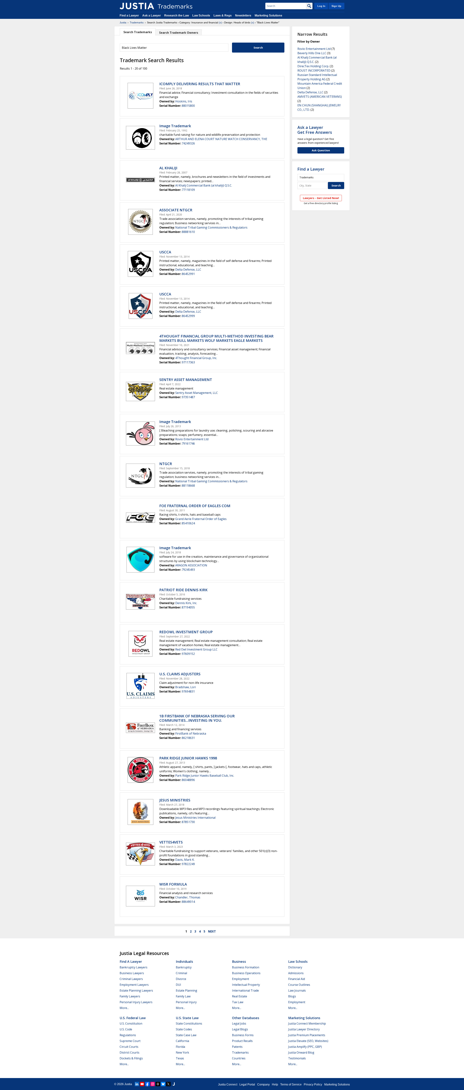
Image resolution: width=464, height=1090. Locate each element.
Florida (180, 1047)
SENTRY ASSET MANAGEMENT (185, 379)
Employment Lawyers (134, 985)
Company (263, 1084)
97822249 (188, 864)
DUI (178, 985)
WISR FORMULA (173, 884)
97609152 (188, 654)
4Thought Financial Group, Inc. (196, 358)
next (212, 931)
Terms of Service (291, 1084)
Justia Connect (227, 1084)
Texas (180, 1058)
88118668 (188, 486)
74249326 (188, 143)
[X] (168, 1084)
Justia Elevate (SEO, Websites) (308, 1041)
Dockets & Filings (131, 1058)
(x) (220, 22)
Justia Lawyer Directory (304, 1029)
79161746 (188, 443)
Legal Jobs (239, 1023)
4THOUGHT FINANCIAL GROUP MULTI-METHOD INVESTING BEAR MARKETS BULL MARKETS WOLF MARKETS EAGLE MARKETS (216, 338)
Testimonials (297, 1058)
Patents (237, 1047)
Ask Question (321, 150)
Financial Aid (296, 979)
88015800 (188, 106)
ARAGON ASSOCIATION (191, 565)
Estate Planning (186, 990)
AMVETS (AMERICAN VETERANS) (319, 97)
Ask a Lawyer (151, 15)
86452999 (188, 316)
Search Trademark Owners (178, 33)
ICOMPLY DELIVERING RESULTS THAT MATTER (199, 83)
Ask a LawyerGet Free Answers (314, 130)
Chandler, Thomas (187, 897)
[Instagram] (152, 1084)
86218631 (188, 738)
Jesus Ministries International (195, 818)
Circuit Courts (129, 1047)
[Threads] (158, 1084)
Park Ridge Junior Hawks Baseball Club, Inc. (204, 776)
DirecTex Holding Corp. (313, 66)
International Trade (245, 990)
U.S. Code (126, 1029)
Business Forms (243, 1035)
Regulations (128, 1035)
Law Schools (201, 15)
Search (258, 47)
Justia (123, 22)
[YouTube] (142, 1084)
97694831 (188, 691)
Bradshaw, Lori (185, 687)
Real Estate (239, 996)
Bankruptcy (184, 967)
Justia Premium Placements (306, 1035)
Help (275, 1084)
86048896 (188, 780)
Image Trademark (175, 125)
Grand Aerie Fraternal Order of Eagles (201, 519)
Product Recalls (242, 1041)
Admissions (296, 973)
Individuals (184, 961)
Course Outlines (299, 985)
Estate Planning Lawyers (136, 990)
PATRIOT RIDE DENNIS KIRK (183, 589)
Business (239, 961)
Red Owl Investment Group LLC (196, 649)
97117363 (188, 362)
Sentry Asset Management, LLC (196, 393)
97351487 (188, 397)
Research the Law (176, 15)
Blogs (292, 996)
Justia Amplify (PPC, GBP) (305, 1047)
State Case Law (186, 1035)
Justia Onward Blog (301, 1052)
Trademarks (137, 22)
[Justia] (137, 6)
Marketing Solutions (268, 15)
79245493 (188, 570)
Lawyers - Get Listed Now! (321, 198)
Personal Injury (186, 1002)
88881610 (188, 232)
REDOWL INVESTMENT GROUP (186, 631)
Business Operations (246, 973)
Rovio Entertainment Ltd (191, 439)
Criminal (181, 973)
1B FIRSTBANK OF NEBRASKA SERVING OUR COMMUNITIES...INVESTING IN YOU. (197, 718)
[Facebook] (147, 1084)
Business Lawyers (132, 973)
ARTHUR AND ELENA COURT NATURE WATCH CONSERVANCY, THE (221, 139)
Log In (321, 6)
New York (182, 1052)
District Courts (129, 1052)
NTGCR (165, 463)
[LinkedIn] (137, 1084)
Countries (238, 1058)
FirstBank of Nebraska (190, 733)
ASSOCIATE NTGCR (175, 210)
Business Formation (245, 967)
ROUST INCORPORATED (313, 70)
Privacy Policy (313, 1084)
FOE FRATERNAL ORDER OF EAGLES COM (194, 505)
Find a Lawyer (129, 15)
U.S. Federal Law (133, 1018)
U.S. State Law (187, 1018)
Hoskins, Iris (183, 101)
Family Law (183, 996)
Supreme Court (130, 1041)
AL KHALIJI (168, 167)
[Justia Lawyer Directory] (173, 1084)
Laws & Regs (223, 15)
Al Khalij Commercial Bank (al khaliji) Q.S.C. (203, 185)
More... (124, 1008)
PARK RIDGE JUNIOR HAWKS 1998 (188, 758)
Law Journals (297, 990)
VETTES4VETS (171, 842)
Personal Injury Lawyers (136, 1002)
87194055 (188, 607)
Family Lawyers (130, 996)
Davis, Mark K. (184, 860)
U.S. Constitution (131, 1023)
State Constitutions (189, 1023)
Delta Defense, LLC (188, 270)
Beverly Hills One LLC (311, 53)
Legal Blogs (240, 1029)
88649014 (188, 902)
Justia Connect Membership (307, 1023)
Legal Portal (247, 1084)
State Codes (184, 1029)
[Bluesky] (163, 1084)
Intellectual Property (246, 985)
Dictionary (295, 967)
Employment (240, 979)
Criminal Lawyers (131, 979)
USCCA (165, 252)
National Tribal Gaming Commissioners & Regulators (211, 227)
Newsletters (243, 15)
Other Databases (245, 1018)
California (182, 1041)
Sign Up (336, 6)
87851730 (188, 822)
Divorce (181, 979)
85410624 (188, 523)
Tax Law (237, 1002)
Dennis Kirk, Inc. (186, 603)
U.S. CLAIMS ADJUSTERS (179, 674)
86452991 (188, 274)
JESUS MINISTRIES (174, 800)
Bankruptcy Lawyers (133, 967)
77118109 (188, 190)
